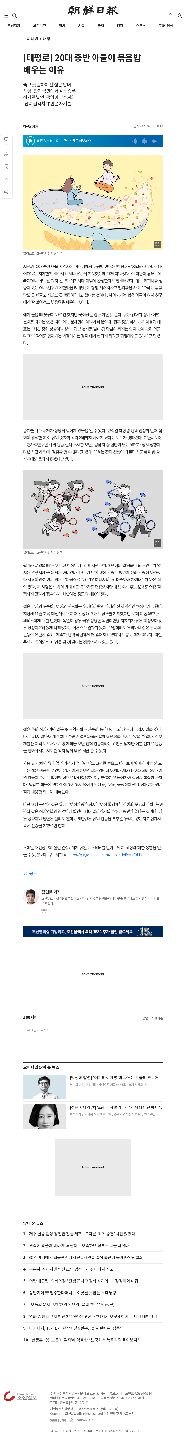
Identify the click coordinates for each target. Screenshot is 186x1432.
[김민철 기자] (31, 897)
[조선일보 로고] (93, 10)
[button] (6, 15)
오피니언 (30, 38)
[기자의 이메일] (44, 911)
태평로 (48, 38)
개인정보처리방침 (61, 1409)
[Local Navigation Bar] (6, 15)
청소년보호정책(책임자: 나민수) (98, 1409)
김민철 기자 (30, 127)
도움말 (144, 1018)
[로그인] (179, 15)
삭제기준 (157, 1018)
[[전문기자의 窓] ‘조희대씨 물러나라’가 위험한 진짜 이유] (44, 1116)
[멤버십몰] (93, 931)
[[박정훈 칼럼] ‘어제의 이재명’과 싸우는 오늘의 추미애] (44, 1087)
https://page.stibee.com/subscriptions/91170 (106, 855)
